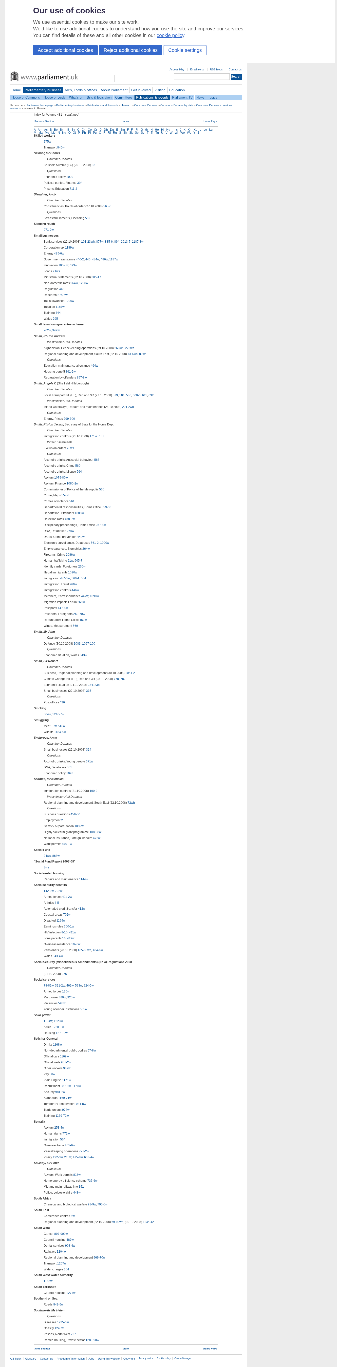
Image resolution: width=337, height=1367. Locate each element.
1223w (58, 1021)
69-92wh (117, 1221)
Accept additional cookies (65, 50)
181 (101, 436)
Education (177, 90)
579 (115, 395)
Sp (137, 132)
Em (122, 129)
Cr (95, 129)
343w (83, 655)
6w (73, 1216)
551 (69, 767)
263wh (119, 348)
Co (90, 129)
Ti (152, 132)
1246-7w (58, 714)
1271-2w (62, 1032)
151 (81, 1186)
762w (47, 330)
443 (61, 289)
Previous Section (44, 121)
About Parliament (114, 90)
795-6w (102, 1204)
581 (122, 395)
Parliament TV (182, 97)
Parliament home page (40, 105)
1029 (69, 176)
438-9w (70, 519)
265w (70, 530)
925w (71, 997)
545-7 (78, 560)
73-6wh (133, 354)
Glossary (30, 1358)
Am (40, 129)
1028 (69, 773)
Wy (189, 132)
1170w (76, 1086)
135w (66, 991)
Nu (64, 132)
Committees (123, 97)
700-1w (69, 926)
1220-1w (58, 1027)
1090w (104, 542)
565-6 (107, 206)
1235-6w (63, 1322)
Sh (125, 132)
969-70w (99, 1257)
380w (62, 997)
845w (61, 147)
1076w (75, 944)
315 (88, 690)
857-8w (82, 377)
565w (83, 1009)
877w (99, 241)
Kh (189, 129)
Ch (84, 129)
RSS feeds (216, 69)
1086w (70, 554)
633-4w (89, 1157)
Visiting (160, 90)
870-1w (67, 843)
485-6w (59, 253)
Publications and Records (102, 105)
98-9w (92, 1204)
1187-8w (138, 241)
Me (47, 132)
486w (104, 259)
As (46, 129)
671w (89, 761)
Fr (137, 129)
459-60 (75, 814)
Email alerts (197, 69)
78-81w (49, 985)
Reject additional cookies (131, 50)
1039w (79, 826)
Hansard (126, 105)
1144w (83, 879)
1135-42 (148, 1221)
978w (66, 1109)
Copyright (129, 1358)
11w (70, 560)
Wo (182, 132)
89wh (143, 354)
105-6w (63, 265)
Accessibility (176, 69)
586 (128, 395)
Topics (212, 97)
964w (74, 283)
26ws (70, 448)
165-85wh (84, 950)
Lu (211, 129)
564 (79, 471)
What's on (76, 97)
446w (75, 590)
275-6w (62, 295)
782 (123, 678)
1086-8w (95, 832)
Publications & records (152, 97)
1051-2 (130, 673)
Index (126, 121)
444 (58, 312)
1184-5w (60, 732)
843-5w (58, 1304)
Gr (146, 129)
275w (47, 141)
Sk (131, 132)
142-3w (49, 890)
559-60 (106, 507)
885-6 (109, 241)
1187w (113, 259)
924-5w (89, 985)
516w (61, 726)
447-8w (63, 608)
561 (72, 501)
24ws (47, 855)
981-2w (66, 1062)
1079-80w (61, 477)
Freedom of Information (71, 1358)
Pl (89, 132)
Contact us (235, 69)
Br (61, 129)
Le (205, 129)
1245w (59, 1328)
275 (64, 973)
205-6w (70, 1145)
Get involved (141, 90)
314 (88, 749)
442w (81, 536)
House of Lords (54, 97)
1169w (64, 1056)
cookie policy (170, 35)
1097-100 (88, 643)
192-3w (58, 1157)
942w (56, 330)
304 (79, 182)
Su (143, 132)
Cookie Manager (182, 1358)
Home (16, 90)
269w (73, 584)
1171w (66, 1080)
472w (96, 838)
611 (144, 395)
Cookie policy (164, 1358)
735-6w (92, 1180)
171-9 (93, 436)
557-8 (65, 495)
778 (116, 678)
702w (58, 890)
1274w (70, 1292)
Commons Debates (145, 105)
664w (47, 714)
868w (56, 855)
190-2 (93, 790)
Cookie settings (185, 50)
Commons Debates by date (176, 105)
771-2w (84, 1151)
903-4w (70, 1245)
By (73, 129)
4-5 (57, 902)
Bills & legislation (99, 97)
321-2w (60, 985)
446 (88, 259)
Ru (115, 132)
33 (93, 165)
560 (77, 465)
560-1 (75, 578)
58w (52, 1074)
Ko (195, 129)
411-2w (67, 896)
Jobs (91, 1358)
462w (70, 985)
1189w (69, 247)
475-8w (78, 1157)
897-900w (61, 1233)
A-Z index (15, 1358)
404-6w (98, 950)
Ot (74, 132)
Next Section (42, 1348)
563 (96, 459)
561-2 (95, 542)
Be (56, 129)
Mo (53, 132)
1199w (60, 920)
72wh (131, 802)
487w (70, 1239)
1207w (61, 1263)
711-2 (73, 188)
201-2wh (128, 406)
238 (97, 684)
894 (116, 241)
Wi (176, 132)
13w (53, 726)
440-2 (80, 259)
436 (62, 702)
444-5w (65, 578)
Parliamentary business (43, 90)
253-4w (59, 1127)
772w (66, 1133)
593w (78, 985)
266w (82, 566)
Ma (40, 132)
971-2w (49, 229)
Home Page (210, 121)
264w (86, 548)
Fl (132, 129)
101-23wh (88, 241)
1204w (61, 1251)
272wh (129, 348)
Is (176, 129)
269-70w (79, 613)
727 (73, 1334)
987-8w (66, 1086)
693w (73, 265)
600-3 (137, 395)
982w (67, 1068)
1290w (83, 283)
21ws (56, 271)
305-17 (96, 277)
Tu (157, 132)
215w (67, 1157)
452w (83, 619)
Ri (109, 132)
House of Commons (26, 97)
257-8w (101, 525)
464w (94, 365)
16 (64, 938)
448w (77, 1192)
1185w (48, 1281)
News (200, 97)
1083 (77, 643)
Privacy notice (146, 1358)
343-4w (58, 956)
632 (151, 395)
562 (87, 218)
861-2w (71, 371)
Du (112, 129)
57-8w (92, 1050)
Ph (84, 132)
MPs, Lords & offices (81, 90)
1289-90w (92, 1340)
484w (95, 259)
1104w (48, 1021)
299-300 (69, 418)
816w (77, 1174)
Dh (106, 129)
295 (55, 318)
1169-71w (65, 1097)
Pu (95, 132)
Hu (168, 129)
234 (90, 684)
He (157, 129)
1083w (79, 513)
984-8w (81, 1103)
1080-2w (72, 483)
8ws (46, 867)
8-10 (64, 932)
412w (81, 908)
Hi (162, 129)
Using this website (109, 1358)
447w (84, 596)
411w (72, 932)
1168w (57, 1044)
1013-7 (126, 241)
